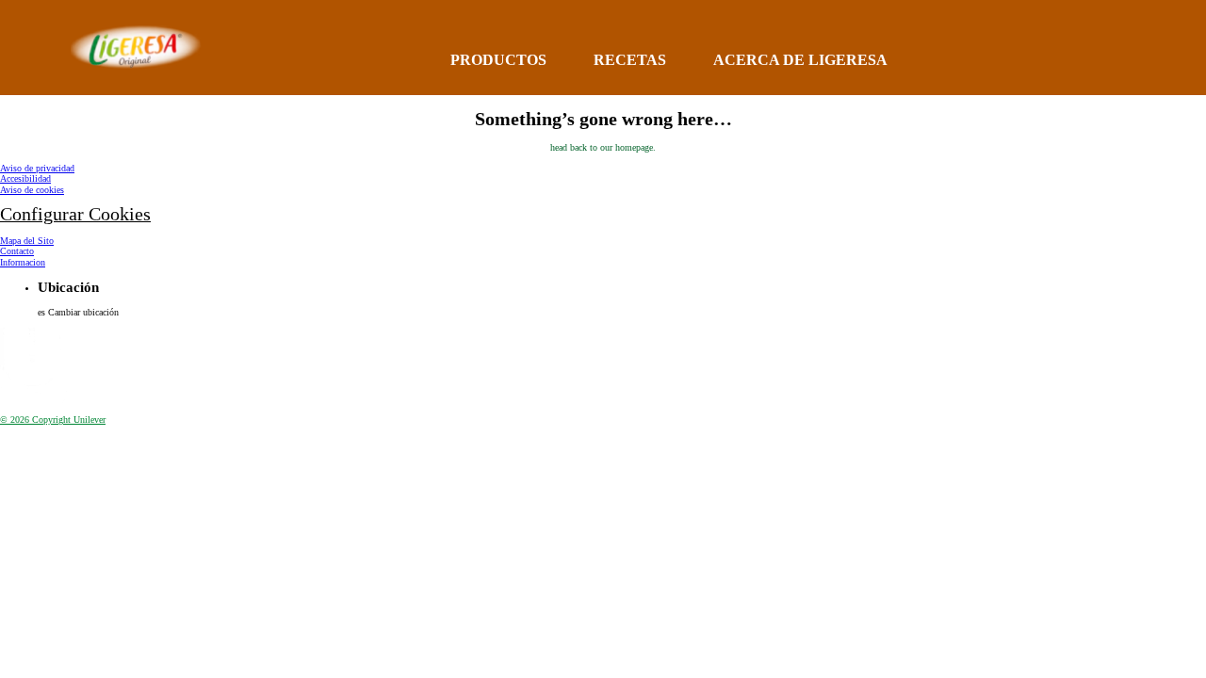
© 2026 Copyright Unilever (53, 419)
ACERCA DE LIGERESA (800, 60)
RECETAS (630, 60)
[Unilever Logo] (33, 400)
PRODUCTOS (498, 60)
